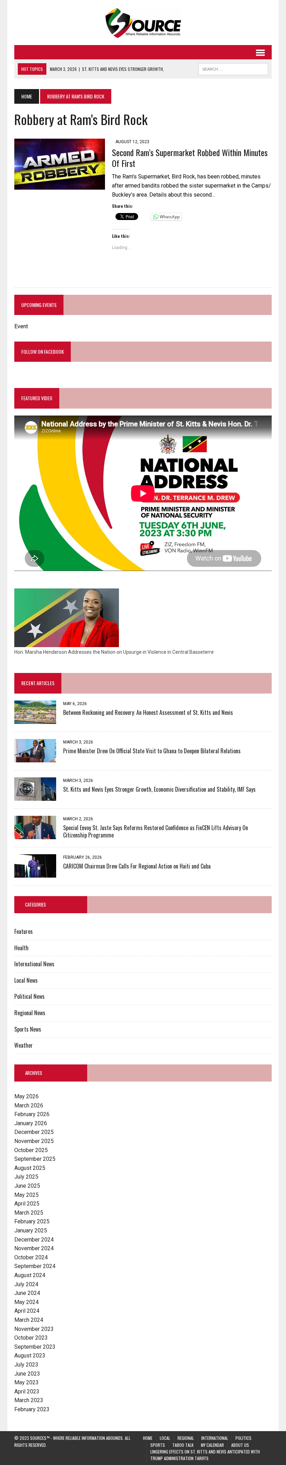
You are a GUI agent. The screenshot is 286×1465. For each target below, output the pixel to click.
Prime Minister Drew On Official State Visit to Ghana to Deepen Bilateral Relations (152, 751)
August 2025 (29, 1168)
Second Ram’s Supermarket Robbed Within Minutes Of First (190, 157)
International (214, 1438)
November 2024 (34, 1248)
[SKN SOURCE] (143, 22)
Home (147, 1438)
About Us (240, 1445)
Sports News (27, 1029)
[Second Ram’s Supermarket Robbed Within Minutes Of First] (59, 185)
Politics (243, 1438)
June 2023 (27, 1373)
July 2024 (26, 1284)
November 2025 (34, 1141)
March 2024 (28, 1320)
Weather (23, 1045)
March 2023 (28, 1400)
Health (21, 948)
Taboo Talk (183, 1445)
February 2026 (32, 1114)
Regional (186, 1438)
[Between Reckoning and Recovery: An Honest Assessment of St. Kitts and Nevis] (35, 719)
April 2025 (26, 1203)
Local (165, 1438)
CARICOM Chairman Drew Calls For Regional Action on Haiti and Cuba (137, 866)
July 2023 (26, 1364)
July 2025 (26, 1176)
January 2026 (30, 1123)
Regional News (29, 1013)
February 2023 (32, 1409)
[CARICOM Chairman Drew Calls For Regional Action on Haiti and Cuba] (35, 873)
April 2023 (26, 1391)
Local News (26, 980)
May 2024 (26, 1302)
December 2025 (34, 1132)
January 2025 (30, 1230)
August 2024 (29, 1275)
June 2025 (27, 1185)
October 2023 (31, 1337)
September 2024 (34, 1266)
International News (34, 964)
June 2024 (27, 1293)
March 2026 (28, 1105)
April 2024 (26, 1310)
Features (23, 931)
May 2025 (26, 1195)
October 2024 (31, 1257)
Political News (29, 996)
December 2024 (34, 1239)
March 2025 (28, 1212)
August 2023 (29, 1355)
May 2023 (26, 1382)
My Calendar (212, 1445)
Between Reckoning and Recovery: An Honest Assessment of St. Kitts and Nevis (148, 712)
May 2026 (26, 1096)
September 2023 (34, 1346)
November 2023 (34, 1329)
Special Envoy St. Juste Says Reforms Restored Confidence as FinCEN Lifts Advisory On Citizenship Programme (155, 831)
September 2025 (34, 1159)
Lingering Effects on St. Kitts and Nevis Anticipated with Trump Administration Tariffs (205, 1455)
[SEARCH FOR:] (233, 68)
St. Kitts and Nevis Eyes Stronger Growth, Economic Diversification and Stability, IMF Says (159, 789)
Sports (157, 1445)
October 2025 (31, 1150)
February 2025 (32, 1221)
